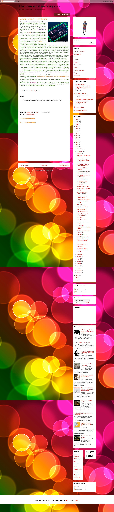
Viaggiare (76, 73)
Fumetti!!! (76, 59)
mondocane (77, 75)
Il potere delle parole (29, 114)
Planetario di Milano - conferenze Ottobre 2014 (82, 250)
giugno (79, 261)
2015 (77, 144)
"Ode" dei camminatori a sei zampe (83, 231)
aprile (78, 265)
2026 (77, 119)
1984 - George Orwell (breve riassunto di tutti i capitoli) (87, 331)
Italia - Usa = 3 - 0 (81, 219)
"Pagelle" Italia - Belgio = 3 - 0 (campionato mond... (83, 240)
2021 (77, 131)
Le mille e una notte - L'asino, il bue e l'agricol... (82, 183)
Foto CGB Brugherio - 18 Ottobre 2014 (83, 176)
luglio (78, 259)
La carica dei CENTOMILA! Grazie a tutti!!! (83, 227)
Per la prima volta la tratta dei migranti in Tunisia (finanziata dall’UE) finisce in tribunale (83, 87)
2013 (77, 275)
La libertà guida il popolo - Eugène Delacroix (83, 172)
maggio (79, 263)
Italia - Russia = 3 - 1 (82, 211)
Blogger (76, 500)
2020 (77, 133)
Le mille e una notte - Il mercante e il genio (83, 164)
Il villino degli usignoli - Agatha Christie (83, 214)
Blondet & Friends (81, 93)
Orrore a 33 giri (80, 107)
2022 (77, 128)
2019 (77, 135)
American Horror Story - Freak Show (87, 364)
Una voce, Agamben (81, 110)
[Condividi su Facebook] (47, 112)
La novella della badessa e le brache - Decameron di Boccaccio (87, 352)
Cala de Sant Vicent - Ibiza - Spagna (82, 193)
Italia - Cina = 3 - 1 (82, 234)
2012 (77, 277)
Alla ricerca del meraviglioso (39, 6)
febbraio (79, 270)
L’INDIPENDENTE (80, 84)
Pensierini (76, 62)
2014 (77, 147)
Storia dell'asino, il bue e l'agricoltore (31, 91)
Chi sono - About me (79, 51)
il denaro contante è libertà (82, 95)
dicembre (79, 149)
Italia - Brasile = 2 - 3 (82, 207)
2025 (77, 122)
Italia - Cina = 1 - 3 (82, 209)
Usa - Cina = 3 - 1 (81, 204)
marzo (79, 268)
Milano (75, 466)
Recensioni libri (78, 65)
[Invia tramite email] (42, 112)
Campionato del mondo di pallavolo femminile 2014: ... (83, 201)
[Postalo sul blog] (44, 112)
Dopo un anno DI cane (83, 186)
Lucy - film (79, 217)
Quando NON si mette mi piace (82, 342)
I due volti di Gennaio (82, 179)
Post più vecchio (64, 165)
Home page (44, 165)
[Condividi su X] (46, 112)
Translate (86, 302)
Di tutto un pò (77, 54)
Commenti (79, 291)
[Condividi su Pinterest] (49, 112)
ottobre (79, 153)
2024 (77, 124)
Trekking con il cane (79, 70)
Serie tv (76, 67)
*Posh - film (80, 246)
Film (75, 57)
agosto (79, 256)
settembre (80, 254)
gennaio (79, 272)
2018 (77, 137)
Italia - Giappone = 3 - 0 (83, 236)
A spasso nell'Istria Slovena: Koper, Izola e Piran (87, 424)
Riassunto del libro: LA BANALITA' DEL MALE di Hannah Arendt (87, 389)
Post (77, 289)
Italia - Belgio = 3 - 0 (82, 244)
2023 (77, 126)
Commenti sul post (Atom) (46, 170)
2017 (77, 140)
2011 (77, 280)
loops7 (66, 500)
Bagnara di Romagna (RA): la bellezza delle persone (83, 160)
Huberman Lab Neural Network (84, 99)
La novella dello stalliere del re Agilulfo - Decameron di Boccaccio (87, 376)
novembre (80, 151)
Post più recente (24, 165)
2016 (77, 142)
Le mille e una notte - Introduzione (82, 196)
